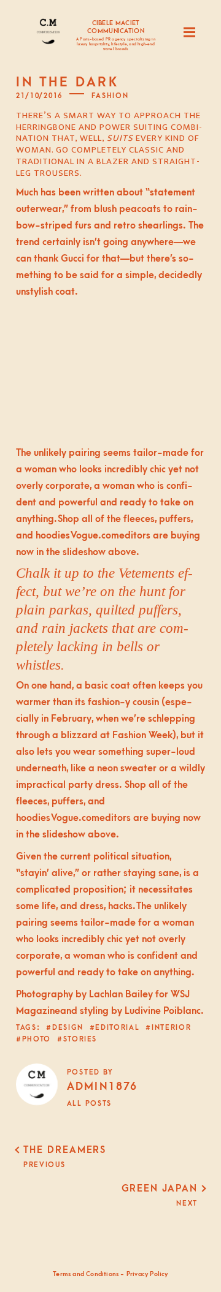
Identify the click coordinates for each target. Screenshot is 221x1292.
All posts (89, 1104)
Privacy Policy (147, 1274)
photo (36, 1039)
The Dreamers (64, 1149)
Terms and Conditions (85, 1274)
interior (171, 1028)
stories (80, 1039)
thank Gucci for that (77, 258)
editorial (117, 1028)
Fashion (110, 96)
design (67, 1028)
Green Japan (160, 1188)
